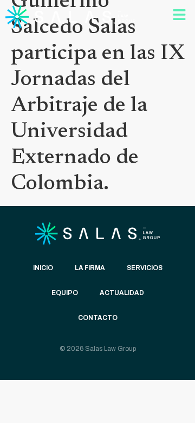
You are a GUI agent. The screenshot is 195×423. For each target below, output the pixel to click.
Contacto (98, 318)
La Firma (90, 268)
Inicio (43, 268)
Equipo (64, 293)
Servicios (144, 268)
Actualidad (122, 293)
